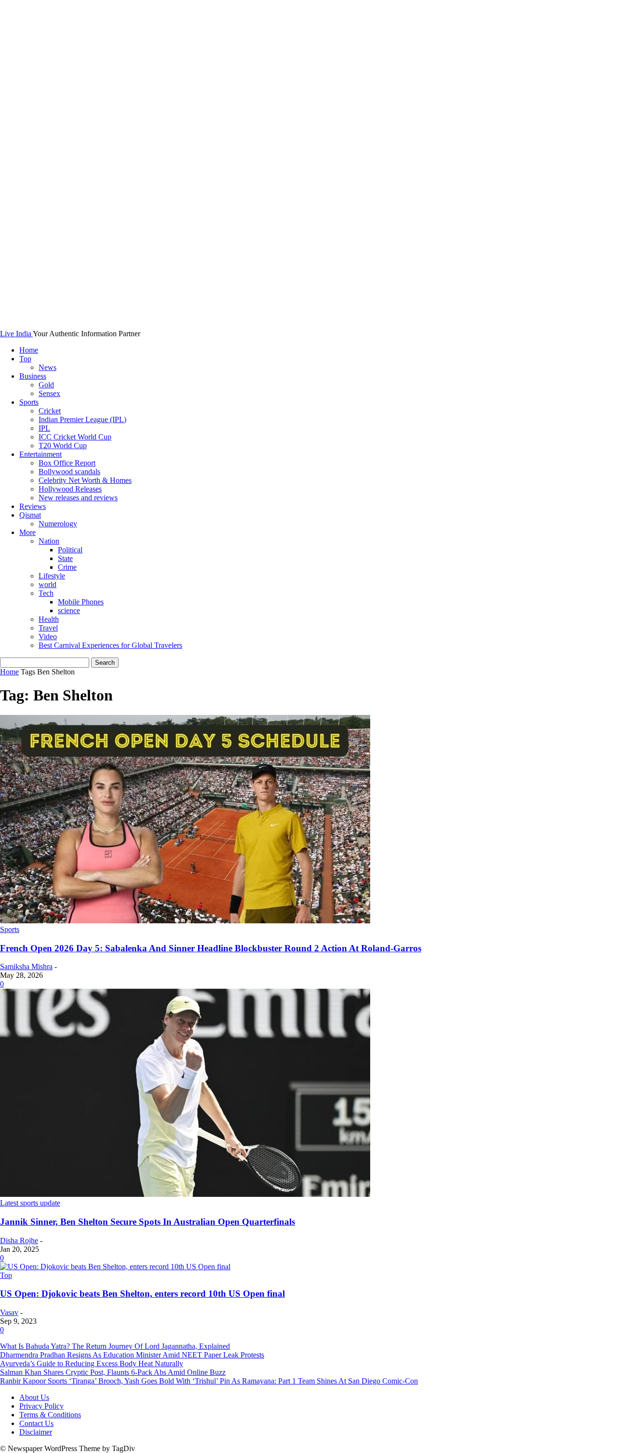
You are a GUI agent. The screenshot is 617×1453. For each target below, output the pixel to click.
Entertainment (40, 454)
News (47, 367)
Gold (46, 385)
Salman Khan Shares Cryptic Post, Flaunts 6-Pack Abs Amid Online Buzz (113, 1372)
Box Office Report (67, 463)
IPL (44, 428)
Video (48, 636)
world (47, 584)
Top (25, 359)
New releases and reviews (78, 497)
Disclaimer (35, 1432)
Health (49, 619)
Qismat (30, 515)
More (27, 532)
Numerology (58, 524)
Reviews (32, 506)
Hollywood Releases (70, 489)
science (69, 610)
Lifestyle (52, 576)
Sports (29, 402)
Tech (46, 593)
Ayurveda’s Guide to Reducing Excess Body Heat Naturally (91, 1363)
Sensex (49, 393)
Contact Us (36, 1423)
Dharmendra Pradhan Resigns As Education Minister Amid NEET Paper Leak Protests (132, 1355)
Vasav (9, 1312)
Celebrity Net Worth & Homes (85, 480)
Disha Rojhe (19, 1240)
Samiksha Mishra (26, 966)
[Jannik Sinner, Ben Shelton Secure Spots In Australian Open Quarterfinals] (185, 1194)
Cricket (50, 411)
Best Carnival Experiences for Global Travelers (110, 645)
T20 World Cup (63, 445)
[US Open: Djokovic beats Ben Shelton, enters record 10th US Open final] (115, 1266)
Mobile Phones (81, 602)
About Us (34, 1397)
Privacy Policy (41, 1406)
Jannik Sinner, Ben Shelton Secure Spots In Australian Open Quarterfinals (147, 1222)
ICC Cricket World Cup (75, 437)
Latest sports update (30, 1203)
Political (70, 550)
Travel (48, 628)
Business (32, 376)
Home (28, 350)
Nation (49, 541)
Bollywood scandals (69, 471)
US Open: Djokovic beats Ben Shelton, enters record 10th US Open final (142, 1294)
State (65, 558)
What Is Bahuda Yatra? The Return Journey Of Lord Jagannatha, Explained (115, 1346)
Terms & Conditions (50, 1415)
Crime (67, 567)
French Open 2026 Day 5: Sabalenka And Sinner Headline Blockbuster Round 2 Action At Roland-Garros (210, 948)
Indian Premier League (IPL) (82, 419)
